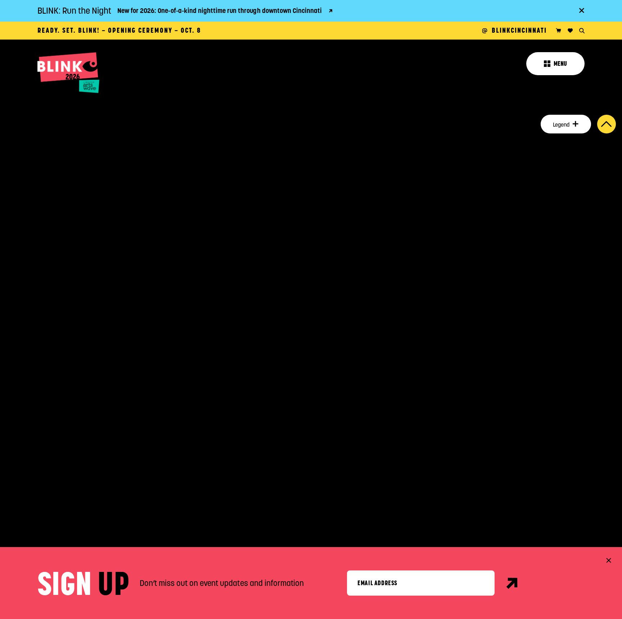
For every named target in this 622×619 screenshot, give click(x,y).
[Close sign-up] (608, 560)
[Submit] (512, 583)
